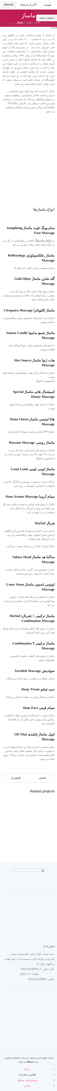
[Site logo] (28, 4)
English (8, 4)
